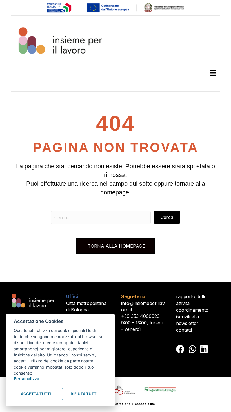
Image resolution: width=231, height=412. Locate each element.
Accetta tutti (36, 393)
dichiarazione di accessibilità (132, 404)
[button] (167, 217)
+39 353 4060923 (140, 316)
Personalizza (26, 378)
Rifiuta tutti (84, 393)
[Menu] (213, 73)
